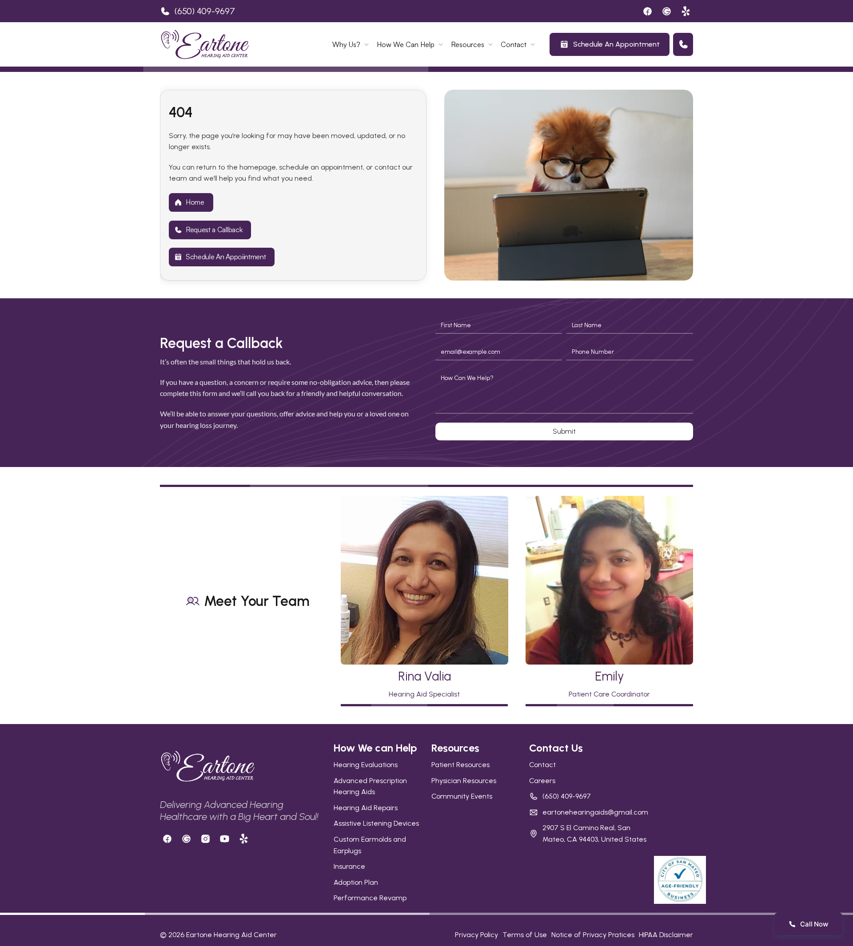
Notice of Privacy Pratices (592, 934)
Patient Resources (460, 764)
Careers (542, 780)
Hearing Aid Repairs (366, 808)
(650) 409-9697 (205, 11)
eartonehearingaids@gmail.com (595, 812)
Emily (609, 676)
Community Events (461, 796)
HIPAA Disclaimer (666, 934)
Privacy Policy (476, 934)
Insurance (349, 866)
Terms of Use (524, 934)
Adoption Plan (356, 882)
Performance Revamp (370, 898)
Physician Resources (463, 780)
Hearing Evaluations (366, 764)
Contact (542, 764)
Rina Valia (424, 676)
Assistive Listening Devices (376, 823)
